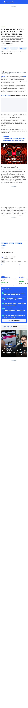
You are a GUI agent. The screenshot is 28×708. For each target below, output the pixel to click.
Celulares (8, 261)
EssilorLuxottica (20, 170)
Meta (3, 76)
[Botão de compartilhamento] (5, 48)
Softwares (14, 261)
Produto (3, 27)
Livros (25, 261)
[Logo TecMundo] (9, 2)
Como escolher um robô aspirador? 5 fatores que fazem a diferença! (14, 139)
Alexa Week (19, 261)
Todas (3, 261)
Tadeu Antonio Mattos (7, 43)
